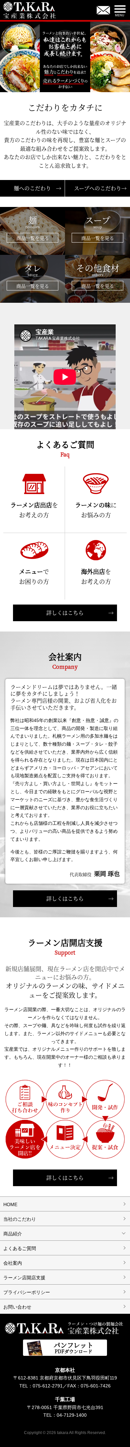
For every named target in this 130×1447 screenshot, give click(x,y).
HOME (10, 1204)
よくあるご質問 (19, 1248)
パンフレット (73, 1347)
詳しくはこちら (80, 613)
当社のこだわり (19, 1219)
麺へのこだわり (37, 188)
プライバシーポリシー (26, 1292)
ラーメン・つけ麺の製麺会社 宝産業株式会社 (65, 1328)
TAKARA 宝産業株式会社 (30, 11)
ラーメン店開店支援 (24, 1277)
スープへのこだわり (100, 188)
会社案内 (12, 1263)
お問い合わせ (103, 11)
